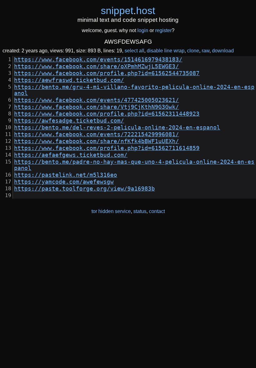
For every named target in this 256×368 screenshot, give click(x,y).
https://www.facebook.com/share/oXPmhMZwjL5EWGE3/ (96, 66)
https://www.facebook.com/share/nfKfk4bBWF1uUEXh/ (96, 141)
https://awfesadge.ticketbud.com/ (69, 121)
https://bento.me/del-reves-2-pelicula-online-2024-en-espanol (117, 127)
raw (205, 50)
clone (193, 50)
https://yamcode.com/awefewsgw (64, 182)
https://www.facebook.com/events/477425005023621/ (96, 100)
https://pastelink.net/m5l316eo (65, 175)
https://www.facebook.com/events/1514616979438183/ (98, 59)
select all (134, 50)
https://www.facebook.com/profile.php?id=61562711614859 (106, 148)
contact (157, 211)
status (139, 211)
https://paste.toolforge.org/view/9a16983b (84, 189)
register (163, 30)
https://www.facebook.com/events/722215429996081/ (96, 134)
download (223, 50)
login (142, 30)
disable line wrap (166, 50)
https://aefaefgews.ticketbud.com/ (70, 155)
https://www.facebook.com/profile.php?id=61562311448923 (106, 114)
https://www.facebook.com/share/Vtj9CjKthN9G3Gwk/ (96, 107)
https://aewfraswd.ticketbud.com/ (69, 80)
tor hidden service (111, 211)
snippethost (128, 10)
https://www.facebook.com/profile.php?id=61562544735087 (106, 73)
